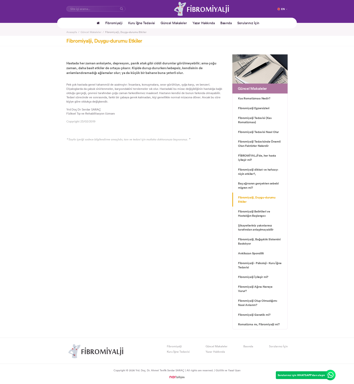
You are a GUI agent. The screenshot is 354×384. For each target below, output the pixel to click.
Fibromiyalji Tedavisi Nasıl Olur (258, 132)
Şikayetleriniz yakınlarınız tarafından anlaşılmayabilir (255, 227)
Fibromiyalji (114, 23)
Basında (226, 23)
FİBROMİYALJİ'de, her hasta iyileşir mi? (257, 158)
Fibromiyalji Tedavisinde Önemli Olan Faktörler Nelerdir (259, 144)
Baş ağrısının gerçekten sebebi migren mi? (258, 185)
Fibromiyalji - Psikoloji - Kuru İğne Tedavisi (260, 265)
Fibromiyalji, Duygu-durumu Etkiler (125, 32)
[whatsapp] (330, 375)
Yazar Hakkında (203, 23)
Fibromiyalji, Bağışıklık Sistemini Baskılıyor (259, 241)
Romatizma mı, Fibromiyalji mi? (259, 324)
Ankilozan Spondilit (251, 253)
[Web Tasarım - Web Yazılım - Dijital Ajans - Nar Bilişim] (177, 377)
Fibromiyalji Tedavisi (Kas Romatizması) (255, 120)
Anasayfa (71, 32)
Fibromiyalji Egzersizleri (253, 108)
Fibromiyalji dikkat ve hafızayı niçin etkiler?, (258, 172)
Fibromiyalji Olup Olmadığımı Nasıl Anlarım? (257, 303)
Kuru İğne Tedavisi (141, 23)
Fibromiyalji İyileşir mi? (253, 277)
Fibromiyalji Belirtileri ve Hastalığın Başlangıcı (254, 213)
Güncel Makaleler (174, 23)
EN (283, 9)
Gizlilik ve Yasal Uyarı (228, 370)
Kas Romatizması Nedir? (254, 98)
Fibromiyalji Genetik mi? (254, 314)
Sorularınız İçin (248, 23)
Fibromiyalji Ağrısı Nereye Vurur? (255, 289)
